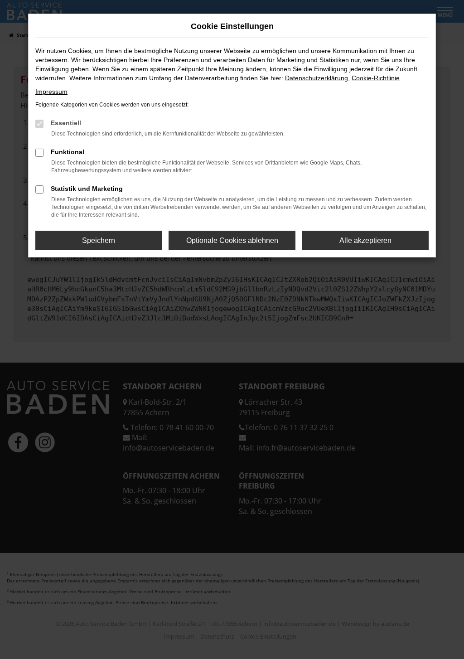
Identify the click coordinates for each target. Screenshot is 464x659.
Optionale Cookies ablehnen (232, 240)
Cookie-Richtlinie (376, 78)
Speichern (98, 240)
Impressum (51, 91)
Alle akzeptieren (365, 240)
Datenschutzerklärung (316, 78)
